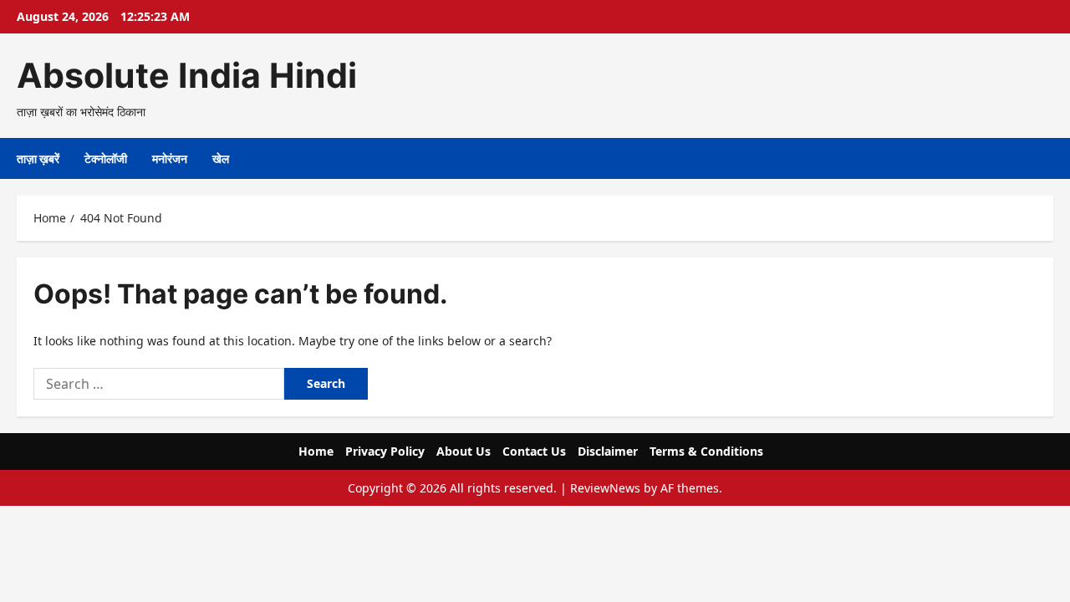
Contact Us (534, 451)
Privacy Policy (385, 451)
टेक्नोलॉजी (105, 158)
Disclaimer (608, 451)
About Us (463, 451)
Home (316, 451)
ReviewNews (605, 488)
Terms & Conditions (706, 451)
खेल (220, 158)
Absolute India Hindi (187, 75)
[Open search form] (1048, 158)
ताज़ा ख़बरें (38, 158)
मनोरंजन (169, 158)
